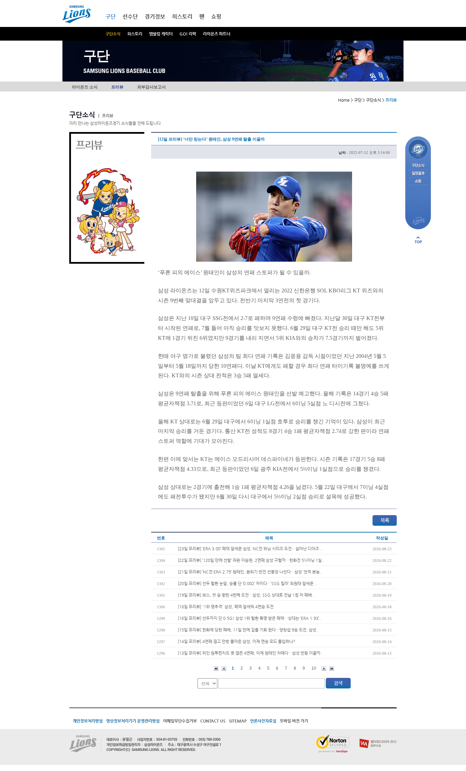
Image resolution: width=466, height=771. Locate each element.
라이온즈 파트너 (216, 33)
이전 (224, 668)
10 (313, 668)
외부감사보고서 (151, 87)
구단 (110, 16)
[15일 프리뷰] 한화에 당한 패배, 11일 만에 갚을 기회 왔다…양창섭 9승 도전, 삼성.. (248, 629)
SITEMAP (238, 720)
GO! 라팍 (187, 33)
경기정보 (155, 16)
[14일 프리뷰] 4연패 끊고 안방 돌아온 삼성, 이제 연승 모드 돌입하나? (236, 641)
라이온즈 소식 (85, 87)
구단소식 (112, 33)
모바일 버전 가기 (294, 720)
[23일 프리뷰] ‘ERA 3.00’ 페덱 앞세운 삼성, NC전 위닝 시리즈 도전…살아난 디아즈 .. (250, 548)
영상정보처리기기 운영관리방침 (133, 720)
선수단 (130, 16)
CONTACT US (212, 720)
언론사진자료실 (263, 720)
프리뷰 (117, 87)
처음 (216, 668)
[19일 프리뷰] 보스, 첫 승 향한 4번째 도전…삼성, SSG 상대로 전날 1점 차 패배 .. (247, 595)
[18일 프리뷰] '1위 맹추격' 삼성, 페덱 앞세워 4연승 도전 (226, 606)
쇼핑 (216, 16)
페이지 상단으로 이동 (418, 239)
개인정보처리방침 (88, 720)
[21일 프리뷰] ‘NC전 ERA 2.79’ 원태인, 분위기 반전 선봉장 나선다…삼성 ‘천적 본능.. (250, 571)
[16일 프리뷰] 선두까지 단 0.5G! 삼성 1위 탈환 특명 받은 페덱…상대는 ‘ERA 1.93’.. (250, 618)
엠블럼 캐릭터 (161, 33)
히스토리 (134, 33)
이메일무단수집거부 (180, 720)
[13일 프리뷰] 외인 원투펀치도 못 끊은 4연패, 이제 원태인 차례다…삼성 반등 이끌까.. (250, 653)
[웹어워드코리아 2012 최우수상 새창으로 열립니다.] (378, 737)
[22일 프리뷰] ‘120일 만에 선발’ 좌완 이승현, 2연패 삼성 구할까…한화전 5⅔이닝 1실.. (251, 560)
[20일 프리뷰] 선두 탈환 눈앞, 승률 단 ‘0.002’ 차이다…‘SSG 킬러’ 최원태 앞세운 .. (247, 583)
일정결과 (418, 173)
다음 (324, 668)
